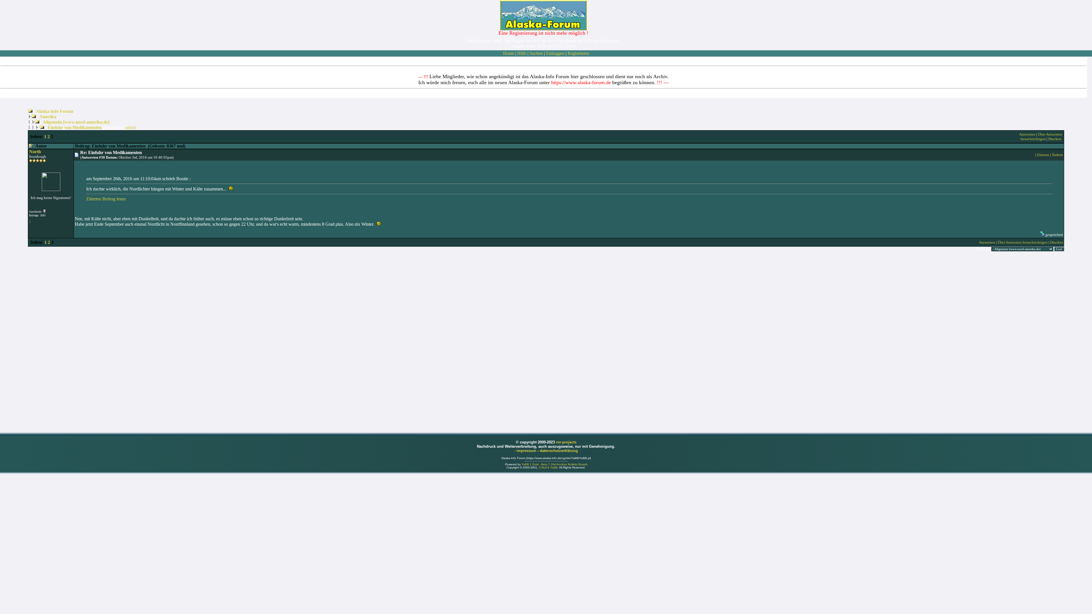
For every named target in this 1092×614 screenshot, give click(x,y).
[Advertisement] (546, 341)
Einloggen (555, 53)
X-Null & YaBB (548, 467)
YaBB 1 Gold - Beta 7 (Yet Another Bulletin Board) (554, 464)
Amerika (47, 116)
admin (130, 127)
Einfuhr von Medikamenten (75, 127)
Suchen (536, 53)
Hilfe (521, 53)
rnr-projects (566, 442)
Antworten (1027, 134)
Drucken (1054, 139)
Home (508, 53)
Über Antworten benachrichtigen (1041, 136)
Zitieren (1043, 155)
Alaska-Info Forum (54, 111)
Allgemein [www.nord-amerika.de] (76, 122)
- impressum (525, 451)
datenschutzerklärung (559, 451)
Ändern (1057, 155)
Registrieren (578, 53)
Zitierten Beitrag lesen (106, 198)
